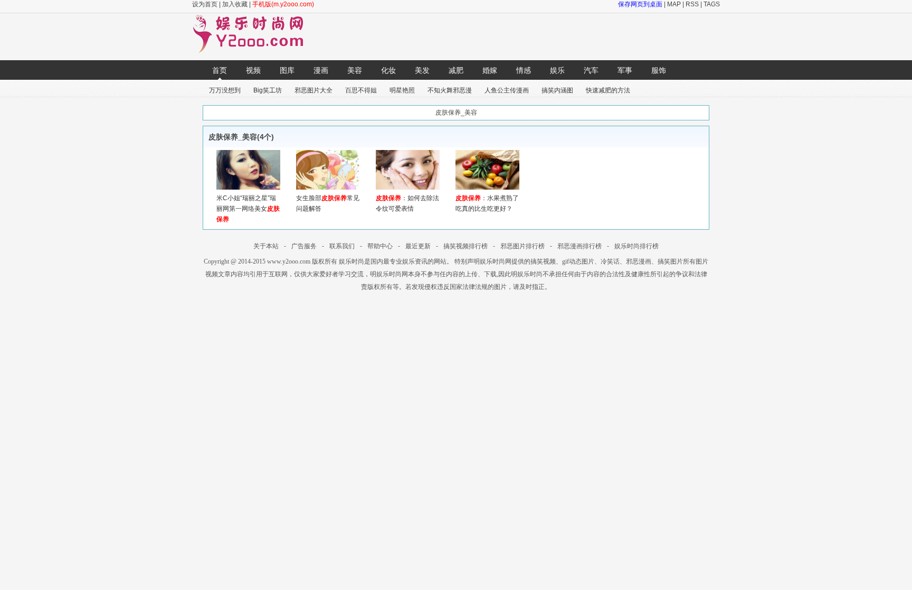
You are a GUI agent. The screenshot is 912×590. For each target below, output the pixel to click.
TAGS (712, 4)
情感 (523, 70)
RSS (692, 4)
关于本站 (266, 246)
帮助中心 (380, 246)
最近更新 (418, 246)
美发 (422, 70)
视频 (253, 70)
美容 (354, 70)
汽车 (591, 70)
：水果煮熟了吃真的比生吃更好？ (487, 203)
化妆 (388, 70)
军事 (625, 70)
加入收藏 (235, 4)
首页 (219, 70)
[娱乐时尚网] (253, 50)
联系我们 (342, 246)
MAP (674, 4)
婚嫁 (489, 70)
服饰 (658, 70)
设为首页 (204, 4)
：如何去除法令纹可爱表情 (407, 203)
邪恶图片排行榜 (522, 246)
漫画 (321, 70)
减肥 (456, 70)
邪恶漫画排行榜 (579, 246)
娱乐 (557, 70)
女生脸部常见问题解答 (327, 203)
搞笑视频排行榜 (465, 246)
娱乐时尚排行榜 (636, 246)
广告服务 (304, 246)
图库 (287, 70)
